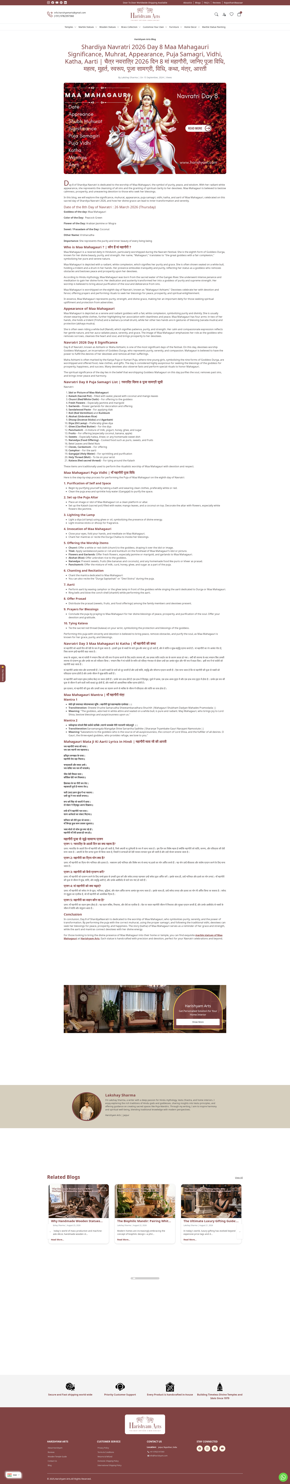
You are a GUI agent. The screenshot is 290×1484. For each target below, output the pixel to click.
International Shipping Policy (109, 1465)
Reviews (217, 2)
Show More (198, 1021)
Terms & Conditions (106, 1452)
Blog (50, 1465)
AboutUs (187, 2)
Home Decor (190, 27)
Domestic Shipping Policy (108, 1461)
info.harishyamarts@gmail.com (70, 12)
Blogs (198, 2)
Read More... (57, 1239)
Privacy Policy (103, 1448)
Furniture (174, 27)
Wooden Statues (107, 27)
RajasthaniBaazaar (233, 2)
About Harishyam (55, 1448)
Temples (69, 27)
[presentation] (50, 1231)
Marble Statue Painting (214, 27)
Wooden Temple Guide (57, 1456)
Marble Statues (86, 27)
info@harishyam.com (158, 1455)
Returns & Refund (105, 1456)
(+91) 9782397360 (64, 16)
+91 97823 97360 (156, 1451)
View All (239, 1177)
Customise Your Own (153, 27)
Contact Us (52, 1461)
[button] (133, 1278)
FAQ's (206, 2)
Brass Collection (129, 27)
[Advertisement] (145, 964)
